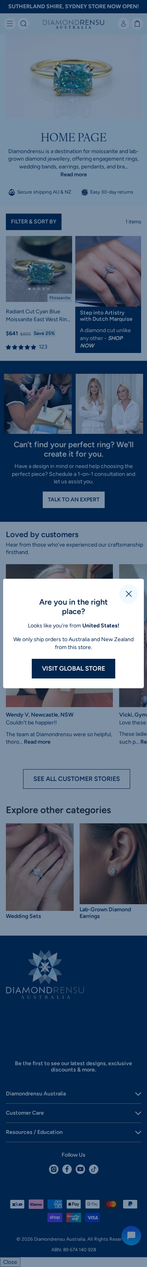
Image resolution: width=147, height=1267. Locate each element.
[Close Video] (128, 594)
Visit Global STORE (73, 668)
